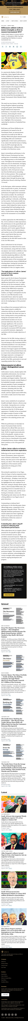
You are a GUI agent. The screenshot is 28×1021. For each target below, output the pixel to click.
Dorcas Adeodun (5, 945)
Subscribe (5, 994)
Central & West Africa (6, 851)
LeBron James (10, 25)
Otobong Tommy (5, 828)
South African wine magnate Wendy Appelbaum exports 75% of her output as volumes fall (13, 818)
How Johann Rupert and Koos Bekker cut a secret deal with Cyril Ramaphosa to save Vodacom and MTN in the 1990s (13, 931)
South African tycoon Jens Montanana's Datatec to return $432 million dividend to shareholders (13, 893)
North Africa (14, 20)
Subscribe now (14, 12)
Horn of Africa (4, 976)
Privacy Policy (4, 963)
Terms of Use (4, 965)
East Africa (3, 980)
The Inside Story (5, 716)
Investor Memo (5, 672)
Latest (7, 20)
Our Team (3, 967)
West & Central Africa (6, 978)
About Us (3, 961)
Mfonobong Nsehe (5, 650)
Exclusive (3, 25)
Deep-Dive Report (5, 625)
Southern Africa (5, 814)
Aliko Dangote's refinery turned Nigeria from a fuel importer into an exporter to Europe (13, 855)
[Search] (20, 17)
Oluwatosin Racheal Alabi (7, 42)
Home (2, 20)
